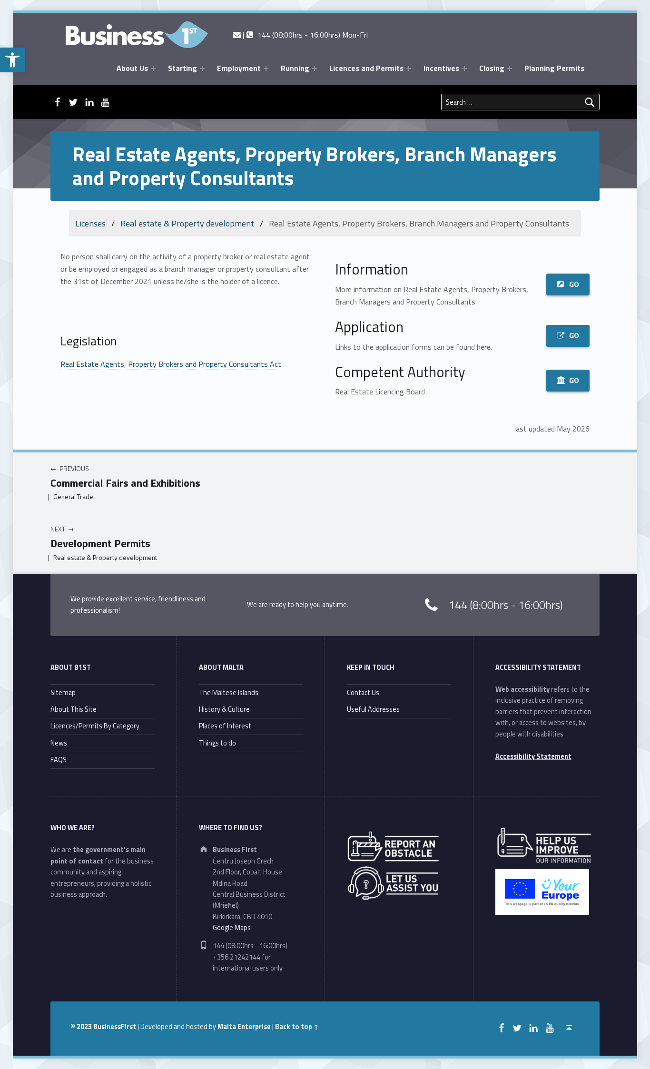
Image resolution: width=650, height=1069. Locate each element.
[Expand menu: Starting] (202, 68)
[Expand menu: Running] (314, 68)
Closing (491, 68)
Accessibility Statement (533, 756)
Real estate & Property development (187, 223)
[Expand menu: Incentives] (464, 68)
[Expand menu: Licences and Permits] (408, 68)
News (58, 743)
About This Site (73, 709)
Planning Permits (554, 68)
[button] (12, 60)
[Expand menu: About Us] (153, 68)
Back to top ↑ (297, 1026)
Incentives (441, 68)
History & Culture (224, 709)
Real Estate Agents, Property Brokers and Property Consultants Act (170, 364)
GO (574, 284)
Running (295, 68)
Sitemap (63, 692)
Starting (182, 68)
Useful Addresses (373, 709)
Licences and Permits (366, 68)
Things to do (217, 743)
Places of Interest (225, 726)
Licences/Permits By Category (94, 726)
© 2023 (81, 1026)
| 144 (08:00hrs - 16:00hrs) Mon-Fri (304, 34)
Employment (239, 68)
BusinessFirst (114, 1026)
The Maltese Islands (228, 692)
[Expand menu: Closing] (509, 68)
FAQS (58, 760)
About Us (132, 68)
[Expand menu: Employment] (266, 68)
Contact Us (363, 692)
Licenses (90, 223)
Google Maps (232, 927)
